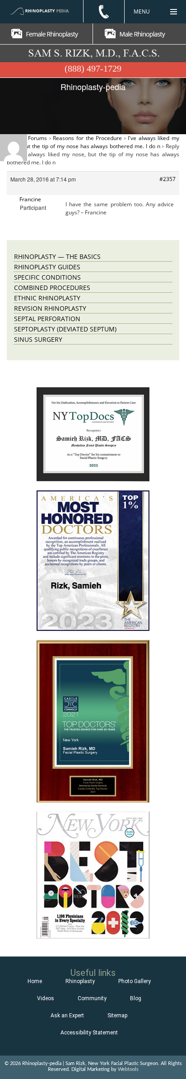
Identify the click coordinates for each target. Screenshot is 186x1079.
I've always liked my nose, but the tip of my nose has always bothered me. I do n (93, 142)
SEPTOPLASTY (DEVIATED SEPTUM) (65, 329)
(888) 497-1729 (93, 68)
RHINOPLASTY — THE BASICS (57, 256)
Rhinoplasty (80, 981)
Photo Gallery (134, 981)
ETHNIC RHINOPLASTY (47, 298)
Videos (45, 998)
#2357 (167, 179)
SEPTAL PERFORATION (47, 318)
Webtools (128, 1069)
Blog (135, 998)
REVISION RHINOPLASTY (50, 308)
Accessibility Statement (89, 1032)
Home (35, 981)
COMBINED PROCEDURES (52, 287)
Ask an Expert (67, 1015)
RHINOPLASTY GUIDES (47, 267)
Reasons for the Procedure (87, 138)
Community (92, 998)
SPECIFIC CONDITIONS (47, 277)
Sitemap (117, 1015)
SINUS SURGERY (38, 339)
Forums (37, 138)
